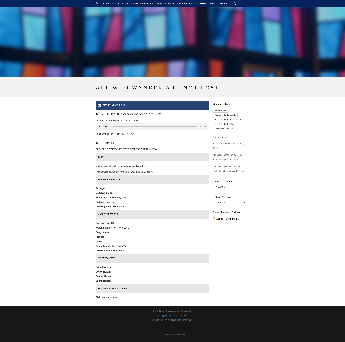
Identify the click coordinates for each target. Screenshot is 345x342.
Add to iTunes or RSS (227, 218)
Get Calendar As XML (224, 128)
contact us (178, 319)
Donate (169, 3)
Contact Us (224, 3)
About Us (107, 3)
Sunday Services (143, 3)
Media (159, 3)
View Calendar (221, 110)
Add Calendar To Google (225, 114)
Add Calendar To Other (224, 124)
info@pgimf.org (165, 315)
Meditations (123, 3)
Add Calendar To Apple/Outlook (228, 119)
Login (172, 326)
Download (129, 134)
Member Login (206, 3)
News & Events (186, 3)
